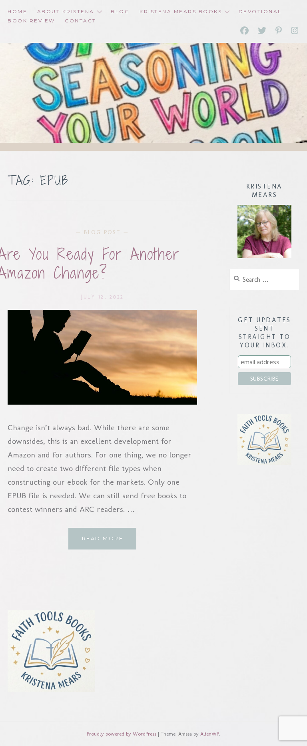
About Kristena (65, 11)
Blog (120, 11)
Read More (109, 542)
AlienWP (209, 734)
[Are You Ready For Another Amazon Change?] (102, 402)
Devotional (260, 11)
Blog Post (102, 232)
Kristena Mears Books (181, 11)
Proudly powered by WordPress (121, 734)
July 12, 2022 (102, 296)
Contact (80, 21)
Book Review (31, 21)
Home (17, 11)
